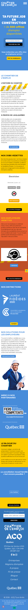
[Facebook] (11, 555)
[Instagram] (16, 555)
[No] (26, 604)
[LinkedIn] (14, 555)
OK (14, 607)
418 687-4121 (15, 551)
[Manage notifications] (3, 607)
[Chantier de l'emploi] (9, 4)
